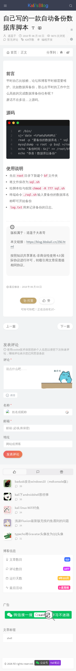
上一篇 (11, 326)
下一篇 (65, 326)
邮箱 (7, 421)
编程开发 (47, 39)
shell (9, 638)
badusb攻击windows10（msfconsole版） (42, 481)
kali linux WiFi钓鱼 (27, 508)
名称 (7, 405)
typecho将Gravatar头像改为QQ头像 (39, 534)
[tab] (14, 472)
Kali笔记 (55, 662)
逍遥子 (12, 36)
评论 (7, 360)
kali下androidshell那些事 (32, 495)
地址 (6, 437)
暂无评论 (12, 39)
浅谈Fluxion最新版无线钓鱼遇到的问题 (42, 521)
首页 (14, 52)
